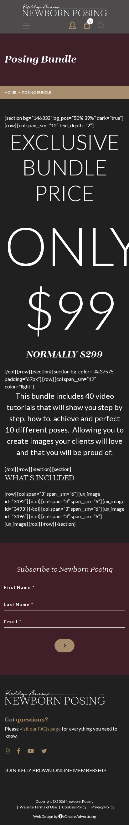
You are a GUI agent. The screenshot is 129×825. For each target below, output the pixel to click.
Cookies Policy (74, 807)
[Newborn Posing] (64, 10)
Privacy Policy (102, 807)
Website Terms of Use (38, 807)
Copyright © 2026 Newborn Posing (64, 801)
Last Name (19, 604)
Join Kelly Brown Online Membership (55, 770)
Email (13, 621)
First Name (19, 587)
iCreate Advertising (79, 816)
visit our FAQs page (40, 728)
